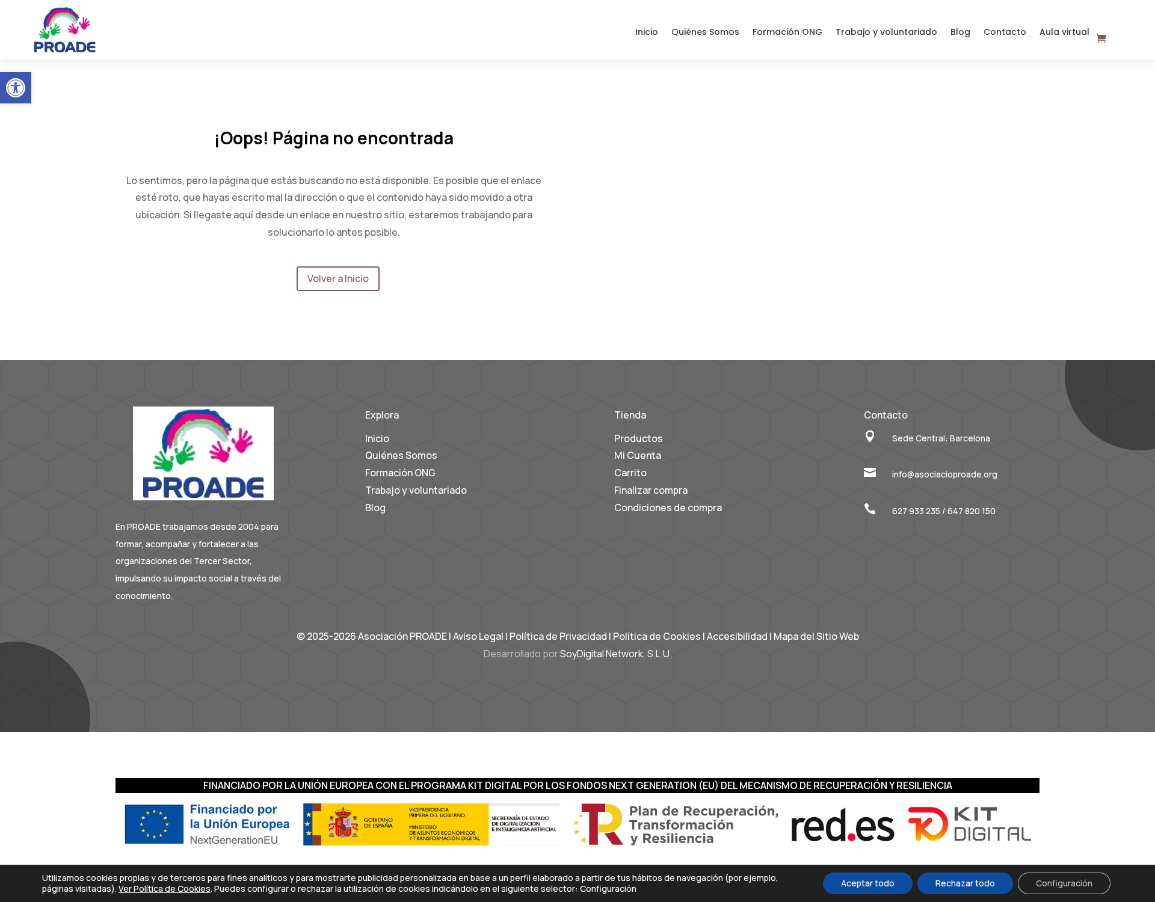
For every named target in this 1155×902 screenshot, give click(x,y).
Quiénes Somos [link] (705, 33)
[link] (15, 87)
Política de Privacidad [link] (558, 636)
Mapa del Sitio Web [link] (816, 636)
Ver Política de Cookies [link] (165, 888)
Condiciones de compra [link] (668, 507)
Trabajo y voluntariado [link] (886, 33)
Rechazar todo (965, 883)
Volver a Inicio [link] (338, 278)
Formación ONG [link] (787, 33)
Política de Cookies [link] (658, 636)
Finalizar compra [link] (651, 490)
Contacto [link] (1005, 33)
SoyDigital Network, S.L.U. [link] (616, 653)
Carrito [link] (630, 472)
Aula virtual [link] (1064, 33)
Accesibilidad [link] (737, 636)
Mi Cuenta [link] (637, 455)
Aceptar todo (868, 883)
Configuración (1064, 883)
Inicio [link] (646, 33)
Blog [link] (960, 33)
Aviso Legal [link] (478, 636)
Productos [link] (638, 438)
